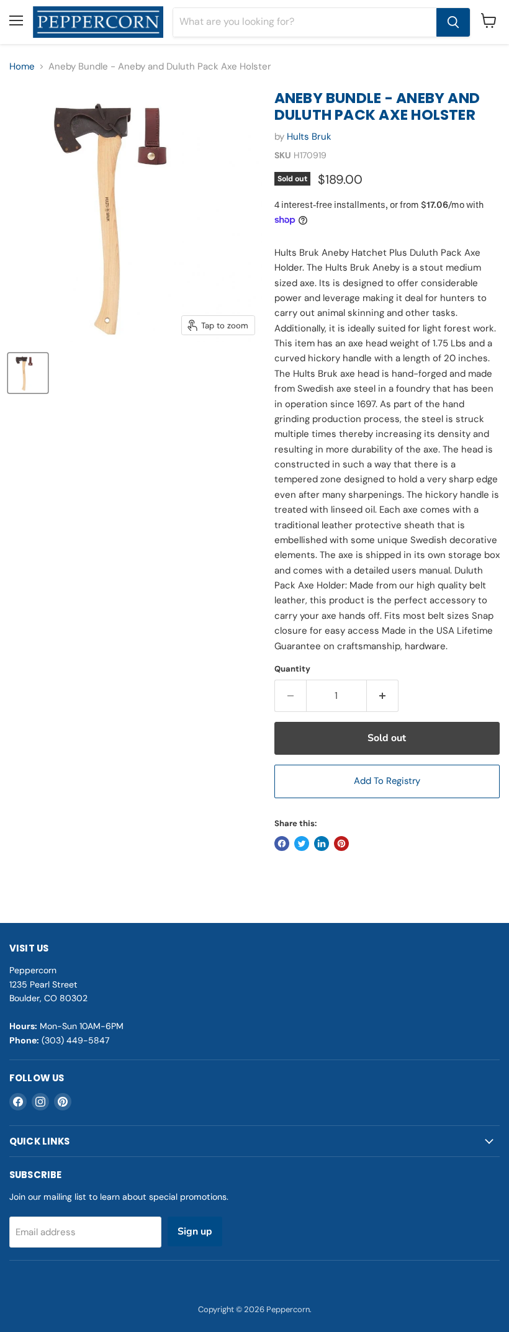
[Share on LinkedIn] (321, 843)
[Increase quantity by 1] (383, 696)
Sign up (195, 1231)
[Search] (453, 22)
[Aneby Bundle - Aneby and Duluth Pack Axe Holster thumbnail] (28, 373)
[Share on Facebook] (281, 843)
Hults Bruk (309, 136)
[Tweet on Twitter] (301, 843)
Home (22, 66)
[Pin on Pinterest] (341, 843)
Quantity (292, 668)
